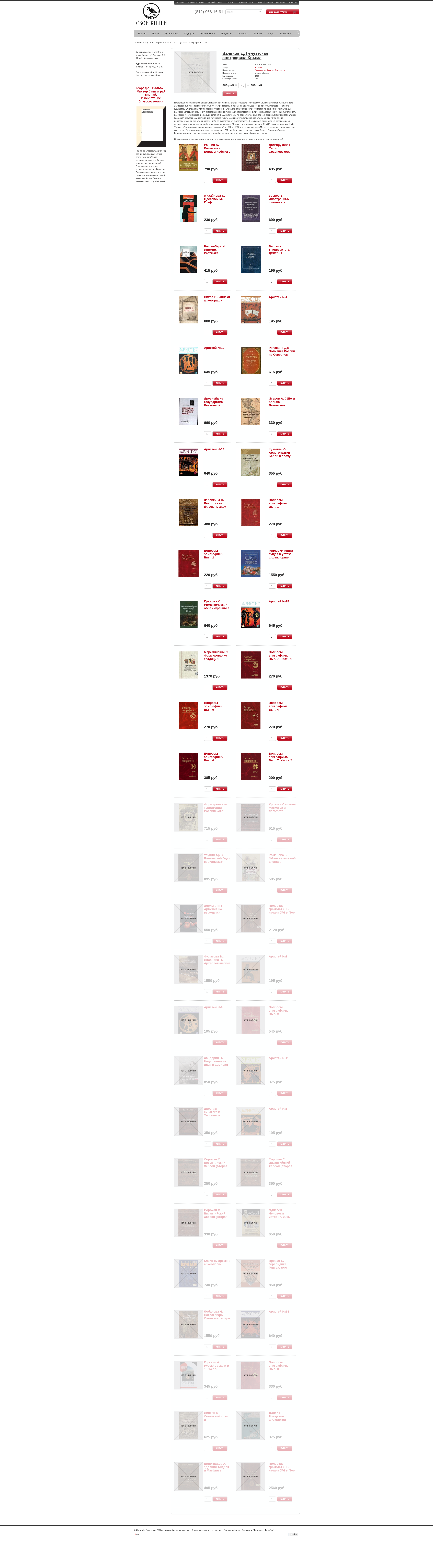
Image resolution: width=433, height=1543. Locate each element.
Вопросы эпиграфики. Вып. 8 (278, 1366)
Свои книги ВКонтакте (252, 1530)
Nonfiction (285, 33)
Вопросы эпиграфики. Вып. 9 (278, 1011)
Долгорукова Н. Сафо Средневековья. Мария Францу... (281, 150)
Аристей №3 (278, 956)
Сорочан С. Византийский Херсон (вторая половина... (215, 1164)
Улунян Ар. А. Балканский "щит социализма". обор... (217, 860)
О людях (243, 33)
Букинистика (171, 33)
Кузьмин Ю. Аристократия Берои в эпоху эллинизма (280, 454)
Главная (180, 2)
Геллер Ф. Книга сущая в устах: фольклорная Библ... (281, 555)
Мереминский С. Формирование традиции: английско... (216, 657)
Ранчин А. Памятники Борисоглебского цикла (217, 150)
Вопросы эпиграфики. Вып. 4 (278, 706)
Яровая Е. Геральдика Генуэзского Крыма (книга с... (281, 1265)
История (157, 42)
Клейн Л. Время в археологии (217, 1262)
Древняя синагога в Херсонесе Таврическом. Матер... (214, 1115)
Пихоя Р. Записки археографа (217, 298)
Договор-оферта (232, 1530)
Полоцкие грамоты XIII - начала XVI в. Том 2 (282, 910)
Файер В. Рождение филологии (277, 1416)
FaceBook (270, 1530)
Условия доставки (195, 2)
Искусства (226, 33)
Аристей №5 (278, 1108)
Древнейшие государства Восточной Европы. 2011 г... (216, 403)
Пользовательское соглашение (206, 1530)
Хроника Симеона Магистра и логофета (282, 808)
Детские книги (207, 33)
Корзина (230, 2)
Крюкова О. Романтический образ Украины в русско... (216, 606)
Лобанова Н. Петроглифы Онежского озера (217, 1315)
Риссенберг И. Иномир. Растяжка (214, 250)
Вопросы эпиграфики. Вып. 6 (213, 757)
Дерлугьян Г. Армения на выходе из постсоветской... (216, 910)
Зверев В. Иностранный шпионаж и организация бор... (279, 202)
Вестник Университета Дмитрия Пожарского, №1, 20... (281, 253)
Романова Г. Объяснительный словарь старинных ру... (282, 860)
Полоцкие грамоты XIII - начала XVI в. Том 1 (282, 1468)
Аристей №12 (214, 347)
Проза (155, 33)
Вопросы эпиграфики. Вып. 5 (213, 706)
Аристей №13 (214, 449)
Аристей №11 (279, 1058)
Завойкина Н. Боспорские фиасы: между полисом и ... (215, 505)
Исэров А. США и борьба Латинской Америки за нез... (282, 403)
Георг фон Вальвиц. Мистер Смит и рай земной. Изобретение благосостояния (151, 94)
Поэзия (142, 33)
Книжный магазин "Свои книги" (271, 2)
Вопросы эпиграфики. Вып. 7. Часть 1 (280, 655)
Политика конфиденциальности (173, 1530)
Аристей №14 (279, 1311)
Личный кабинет (215, 2)
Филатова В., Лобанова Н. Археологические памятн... (217, 961)
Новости (293, 2)
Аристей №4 (278, 297)
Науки (271, 33)
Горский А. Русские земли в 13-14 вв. (216, 1366)
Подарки (189, 33)
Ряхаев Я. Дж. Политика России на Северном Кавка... (282, 352)
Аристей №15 (279, 601)
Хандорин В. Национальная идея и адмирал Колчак (216, 1063)
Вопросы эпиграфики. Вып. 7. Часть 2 (280, 757)
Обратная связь (245, 2)
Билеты (258, 33)
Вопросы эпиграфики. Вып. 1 (278, 503)
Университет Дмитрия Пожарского (270, 70)
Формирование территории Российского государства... (215, 809)
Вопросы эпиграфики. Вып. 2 (213, 554)
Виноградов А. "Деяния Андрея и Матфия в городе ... (216, 1468)
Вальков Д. (260, 67)
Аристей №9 (213, 1007)
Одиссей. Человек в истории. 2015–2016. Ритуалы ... (281, 1215)
